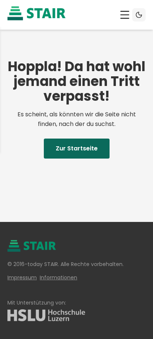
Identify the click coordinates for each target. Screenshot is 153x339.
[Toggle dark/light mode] (139, 14)
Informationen (58, 277)
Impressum (22, 277)
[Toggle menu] (124, 14)
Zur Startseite (77, 148)
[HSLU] (76, 315)
